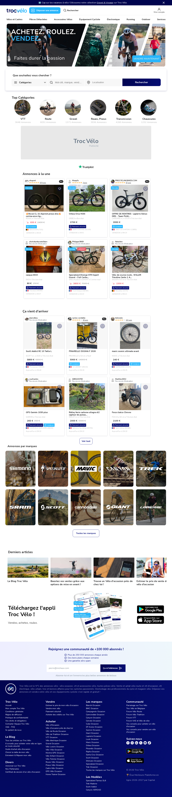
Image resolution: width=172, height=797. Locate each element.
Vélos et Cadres (14, 19)
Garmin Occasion (93, 730)
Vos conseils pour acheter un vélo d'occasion (140, 725)
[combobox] (103, 82)
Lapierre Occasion (93, 736)
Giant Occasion (92, 733)
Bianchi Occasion (93, 705)
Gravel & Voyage (105, 2)
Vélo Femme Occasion (55, 759)
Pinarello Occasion (94, 748)
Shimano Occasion (94, 761)
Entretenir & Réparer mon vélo (18, 755)
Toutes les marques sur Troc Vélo (100, 770)
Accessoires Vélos (63, 19)
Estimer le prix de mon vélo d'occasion (62, 705)
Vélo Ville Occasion (54, 749)
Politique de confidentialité (16, 717)
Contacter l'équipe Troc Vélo (17, 724)
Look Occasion (92, 739)
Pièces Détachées (38, 19)
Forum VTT (131, 717)
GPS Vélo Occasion (54, 771)
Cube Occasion (92, 724)
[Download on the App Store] (150, 620)
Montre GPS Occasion (55, 753)
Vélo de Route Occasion (56, 731)
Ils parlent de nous (13, 730)
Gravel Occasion (52, 743)
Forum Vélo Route (134, 711)
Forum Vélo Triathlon (135, 714)
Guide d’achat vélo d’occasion (17, 749)
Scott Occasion (92, 758)
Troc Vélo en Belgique (135, 708)
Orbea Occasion (92, 745)
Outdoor (146, 19)
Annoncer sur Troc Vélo (15, 766)
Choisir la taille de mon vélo (17, 752)
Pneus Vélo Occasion (55, 765)
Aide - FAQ (10, 727)
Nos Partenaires (12, 769)
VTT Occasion (52, 737)
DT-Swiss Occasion (94, 727)
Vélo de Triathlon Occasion (57, 734)
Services (161, 19)
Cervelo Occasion (93, 721)
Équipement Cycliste (89, 19)
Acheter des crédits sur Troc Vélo (60, 714)
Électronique (113, 19)
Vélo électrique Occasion (56, 740)
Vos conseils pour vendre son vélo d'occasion (141, 730)
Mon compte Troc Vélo (15, 708)
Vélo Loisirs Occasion (55, 746)
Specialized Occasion (95, 764)
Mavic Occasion (92, 742)
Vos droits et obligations (15, 721)
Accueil (8, 705)
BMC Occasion (92, 708)
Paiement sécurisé (53, 711)
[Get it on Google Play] (150, 609)
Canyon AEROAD (93, 790)
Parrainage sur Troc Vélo (136, 705)
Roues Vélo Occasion (55, 762)
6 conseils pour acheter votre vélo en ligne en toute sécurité (23, 744)
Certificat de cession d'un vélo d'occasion (22, 772)
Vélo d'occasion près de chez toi (59, 728)
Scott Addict (91, 786)
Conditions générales (14, 711)
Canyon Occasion (93, 717)
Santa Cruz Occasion (95, 754)
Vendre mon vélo (53, 708)
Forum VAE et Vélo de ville (137, 721)
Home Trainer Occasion (55, 774)
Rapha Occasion (93, 751)
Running (131, 19)
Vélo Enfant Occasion (55, 756)
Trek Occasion (92, 767)
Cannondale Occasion (95, 714)
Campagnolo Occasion (95, 711)
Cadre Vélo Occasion (54, 768)
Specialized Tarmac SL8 (96, 780)
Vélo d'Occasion (52, 725)
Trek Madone (91, 783)
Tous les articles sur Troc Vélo (18, 740)
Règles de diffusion (13, 714)
